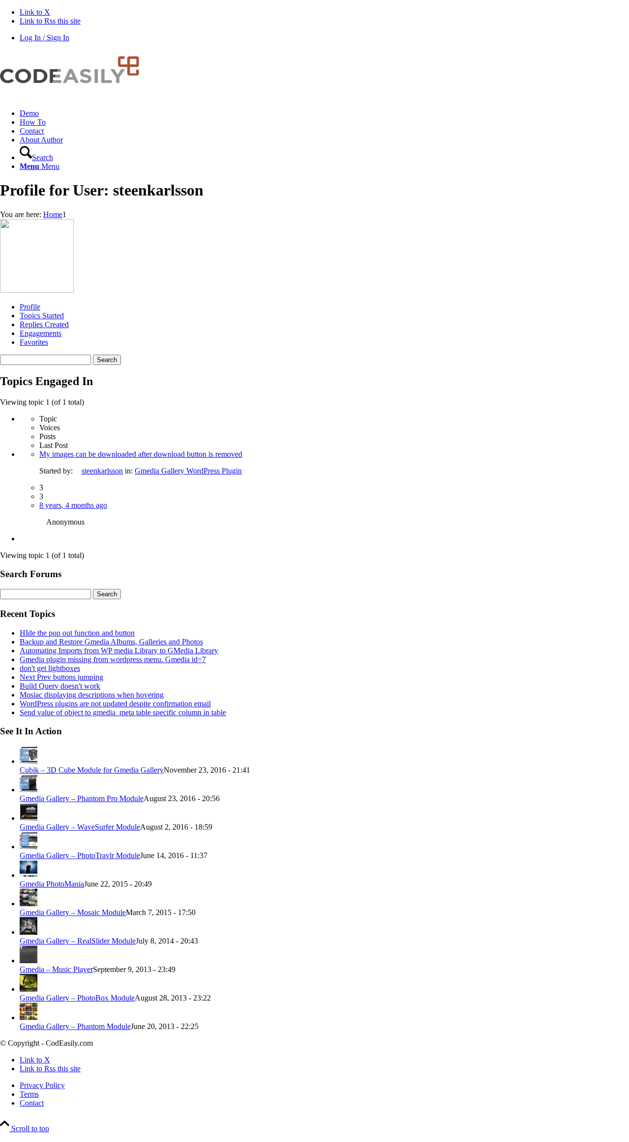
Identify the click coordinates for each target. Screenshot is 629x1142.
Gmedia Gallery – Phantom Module (75, 1026)
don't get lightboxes (50, 668)
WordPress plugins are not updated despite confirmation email (115, 703)
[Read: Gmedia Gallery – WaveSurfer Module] (28, 818)
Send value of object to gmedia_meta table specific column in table (123, 712)
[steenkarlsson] (37, 290)
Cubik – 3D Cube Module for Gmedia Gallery (92, 770)
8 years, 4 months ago (73, 505)
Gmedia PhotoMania (52, 884)
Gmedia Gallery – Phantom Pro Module (81, 798)
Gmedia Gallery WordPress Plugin (188, 471)
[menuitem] (324, 113)
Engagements (40, 333)
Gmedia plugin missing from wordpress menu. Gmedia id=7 (113, 659)
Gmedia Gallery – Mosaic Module (73, 912)
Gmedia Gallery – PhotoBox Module (77, 998)
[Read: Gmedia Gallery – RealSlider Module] (28, 932)
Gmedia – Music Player (56, 969)
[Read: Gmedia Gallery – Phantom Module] (28, 1017)
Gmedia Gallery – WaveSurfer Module (80, 827)
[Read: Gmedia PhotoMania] (28, 875)
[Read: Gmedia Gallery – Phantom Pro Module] (28, 789)
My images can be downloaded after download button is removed (140, 454)
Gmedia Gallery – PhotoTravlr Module (80, 855)
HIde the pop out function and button (77, 633)
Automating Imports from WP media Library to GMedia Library (119, 650)
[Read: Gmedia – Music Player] (28, 960)
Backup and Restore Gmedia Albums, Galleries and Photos (111, 642)
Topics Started (42, 315)
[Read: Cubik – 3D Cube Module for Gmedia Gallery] (28, 761)
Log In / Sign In (44, 37)
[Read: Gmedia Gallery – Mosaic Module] (28, 903)
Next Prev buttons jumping (61, 677)
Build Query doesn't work (60, 686)
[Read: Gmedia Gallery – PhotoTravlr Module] (28, 846)
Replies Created (44, 324)
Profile (30, 307)
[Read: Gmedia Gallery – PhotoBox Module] (28, 989)
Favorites (34, 342)
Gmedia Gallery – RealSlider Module (78, 941)
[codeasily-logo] (73, 96)
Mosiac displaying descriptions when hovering (92, 695)
